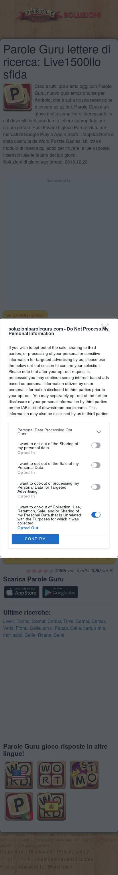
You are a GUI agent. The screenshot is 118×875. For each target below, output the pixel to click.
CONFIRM (35, 539)
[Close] (106, 329)
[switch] (96, 445)
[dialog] (59, 437)
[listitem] (59, 432)
